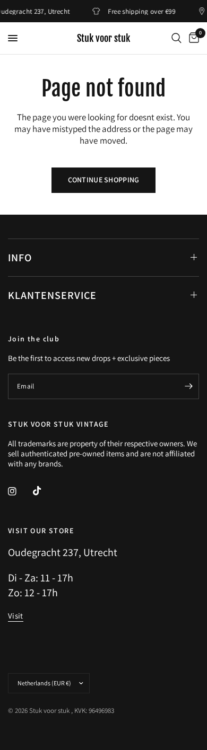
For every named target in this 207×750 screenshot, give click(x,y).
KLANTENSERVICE (52, 295)
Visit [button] (15, 615)
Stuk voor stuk (103, 38)
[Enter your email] (188, 386)
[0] (192, 38)
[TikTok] (44, 490)
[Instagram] (19, 491)
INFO (20, 257)
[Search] (176, 38)
